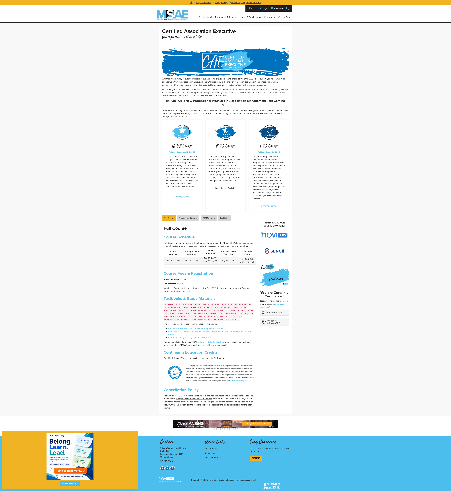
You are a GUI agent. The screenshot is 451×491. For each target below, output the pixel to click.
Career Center (285, 17)
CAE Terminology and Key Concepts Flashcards (190, 337)
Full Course (169, 218)
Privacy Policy (211, 457)
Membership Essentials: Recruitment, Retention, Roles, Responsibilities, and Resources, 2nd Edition (209, 333)
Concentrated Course (188, 218)
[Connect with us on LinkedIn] (167, 468)
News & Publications (251, 17)
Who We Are (211, 448)
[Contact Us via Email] (172, 468)
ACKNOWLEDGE (70, 483)
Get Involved (205, 17)
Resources (269, 17)
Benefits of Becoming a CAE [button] (271, 322)
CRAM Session (208, 218)
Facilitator (224, 218)
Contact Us (210, 452)
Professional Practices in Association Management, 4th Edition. (197, 328)
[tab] (274, 312)
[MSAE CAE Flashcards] (274, 274)
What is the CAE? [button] (274, 312)
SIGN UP (256, 458)
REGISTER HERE (182, 197)
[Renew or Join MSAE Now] (70, 456)
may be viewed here (195, 113)
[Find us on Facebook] (162, 468)
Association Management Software (170, 481)
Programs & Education (226, 17)
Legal (253, 479)
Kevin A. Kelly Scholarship (211, 342)
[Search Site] (288, 8)
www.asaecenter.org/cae (238, 380)
